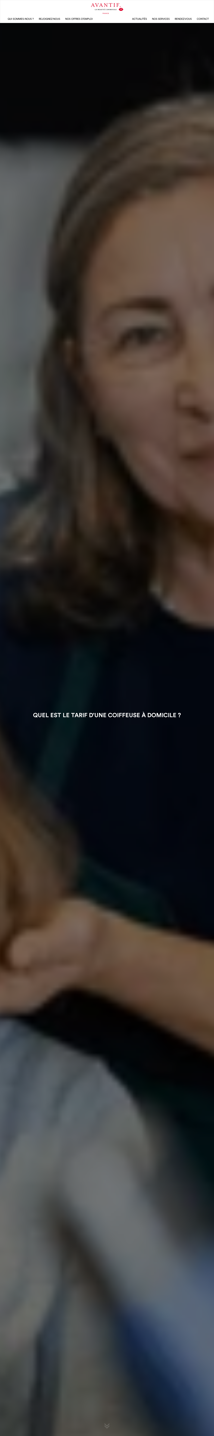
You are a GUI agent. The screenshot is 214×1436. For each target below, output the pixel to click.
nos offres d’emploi (79, 19)
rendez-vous (183, 19)
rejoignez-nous (49, 19)
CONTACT (203, 19)
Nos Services (161, 19)
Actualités (139, 19)
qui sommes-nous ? (21, 19)
